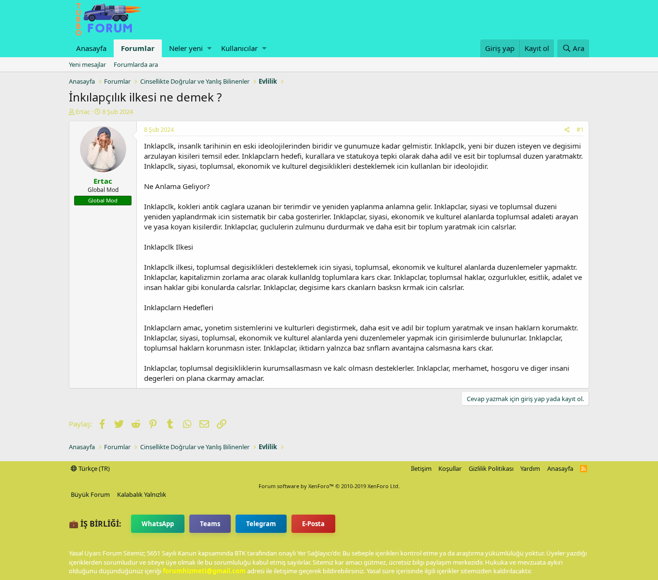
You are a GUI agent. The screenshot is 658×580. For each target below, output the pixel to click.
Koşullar (449, 468)
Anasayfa (91, 48)
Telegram (261, 523)
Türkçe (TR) (93, 468)
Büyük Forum (90, 494)
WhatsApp (158, 523)
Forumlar (138, 48)
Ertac (83, 111)
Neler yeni (186, 48)
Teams (210, 523)
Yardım (530, 468)
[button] (209, 48)
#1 (580, 130)
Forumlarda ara (136, 64)
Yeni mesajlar (87, 64)
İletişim (421, 468)
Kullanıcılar (239, 48)
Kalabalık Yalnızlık (141, 494)
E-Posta (313, 523)
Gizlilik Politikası (491, 468)
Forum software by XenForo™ (329, 486)
